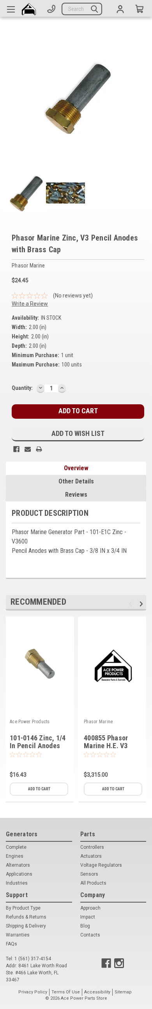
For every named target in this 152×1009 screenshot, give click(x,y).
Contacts (90, 935)
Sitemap (123, 992)
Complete (16, 847)
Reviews (76, 494)
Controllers (92, 847)
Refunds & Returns (26, 917)
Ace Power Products (30, 721)
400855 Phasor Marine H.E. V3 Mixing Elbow (106, 746)
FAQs (11, 944)
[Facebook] (16, 449)
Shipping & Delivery (26, 926)
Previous (131, 604)
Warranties (18, 935)
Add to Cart (39, 789)
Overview (76, 468)
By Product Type (23, 908)
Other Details (76, 481)
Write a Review (30, 304)
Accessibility (97, 992)
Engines (14, 856)
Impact (87, 917)
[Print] (39, 449)
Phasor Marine (98, 721)
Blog (85, 926)
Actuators (91, 856)
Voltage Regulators (101, 865)
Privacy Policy (32, 992)
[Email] (28, 449)
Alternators (18, 865)
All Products (93, 883)
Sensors (89, 874)
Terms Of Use (65, 992)
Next (142, 604)
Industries (17, 883)
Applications (19, 874)
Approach (90, 908)
